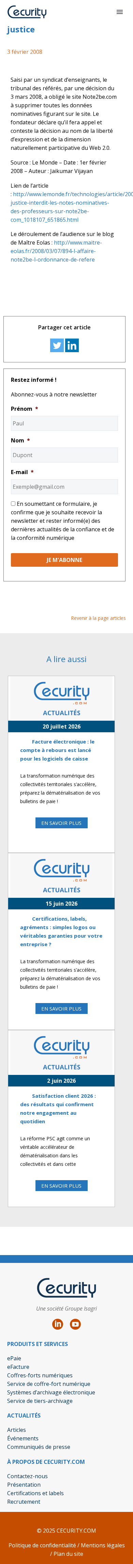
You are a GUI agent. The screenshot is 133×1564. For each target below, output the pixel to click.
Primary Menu (120, 12)
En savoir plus (61, 822)
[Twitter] (57, 345)
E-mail (22, 472)
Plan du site (68, 1554)
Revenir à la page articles (98, 618)
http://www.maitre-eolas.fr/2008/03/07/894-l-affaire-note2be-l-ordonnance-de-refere (56, 251)
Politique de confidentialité (42, 1545)
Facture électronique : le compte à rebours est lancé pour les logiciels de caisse (57, 750)
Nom (20, 440)
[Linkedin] (72, 345)
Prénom (24, 408)
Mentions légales (102, 1545)
